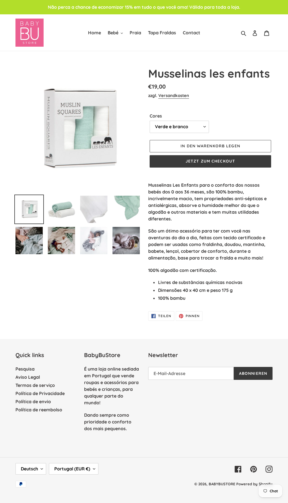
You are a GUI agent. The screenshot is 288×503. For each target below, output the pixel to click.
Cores (156, 116)
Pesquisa (25, 369)
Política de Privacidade (40, 393)
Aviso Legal (27, 377)
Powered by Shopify (254, 484)
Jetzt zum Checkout (210, 161)
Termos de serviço (35, 385)
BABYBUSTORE (222, 484)
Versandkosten (173, 95)
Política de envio (33, 401)
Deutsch (29, 469)
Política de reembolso (38, 409)
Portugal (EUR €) (72, 469)
